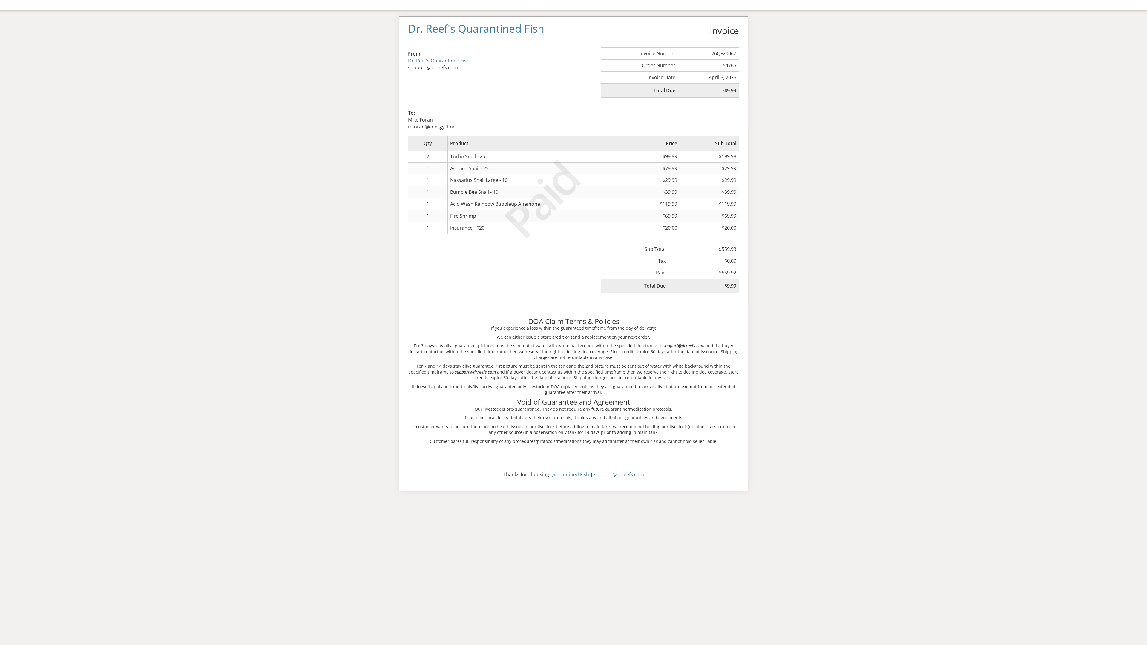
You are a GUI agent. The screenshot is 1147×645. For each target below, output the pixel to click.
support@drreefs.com (619, 474)
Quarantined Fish (569, 474)
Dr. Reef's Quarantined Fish (439, 60)
